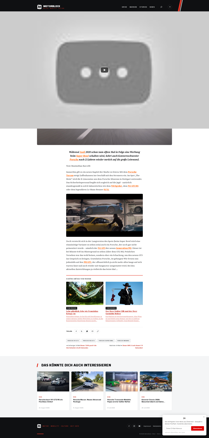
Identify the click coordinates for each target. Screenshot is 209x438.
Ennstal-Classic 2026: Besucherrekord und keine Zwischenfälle (152, 401)
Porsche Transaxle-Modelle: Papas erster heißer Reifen (119, 401)
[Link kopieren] (98, 331)
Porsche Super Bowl (106, 341)
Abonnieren (197, 428)
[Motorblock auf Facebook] (129, 426)
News (40, 397)
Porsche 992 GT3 (89, 341)
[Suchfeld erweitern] (161, 7)
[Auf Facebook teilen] (76, 331)
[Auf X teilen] (81, 331)
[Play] (104, 70)
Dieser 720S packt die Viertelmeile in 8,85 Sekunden (81, 346)
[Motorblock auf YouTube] (139, 426)
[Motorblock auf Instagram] (134, 426)
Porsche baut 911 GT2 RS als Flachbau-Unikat (51, 401)
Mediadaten (157, 426)
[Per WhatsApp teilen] (87, 331)
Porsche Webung (123, 341)
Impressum (147, 426)
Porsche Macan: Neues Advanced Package (87, 401)
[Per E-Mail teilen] (92, 331)
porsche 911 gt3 (73, 341)
